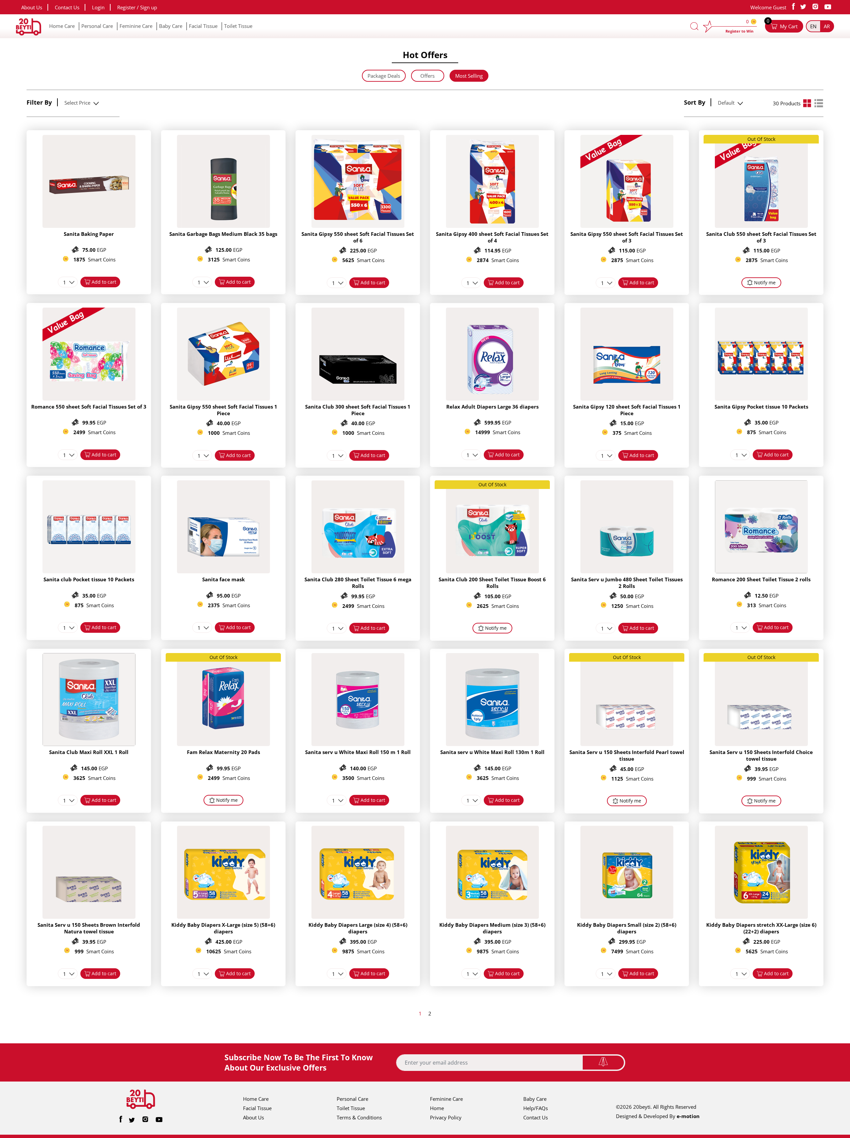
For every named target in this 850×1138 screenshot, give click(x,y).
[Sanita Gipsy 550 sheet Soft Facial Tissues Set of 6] (357, 226)
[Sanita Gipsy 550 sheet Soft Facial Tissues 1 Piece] (223, 398)
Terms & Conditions (359, 1117)
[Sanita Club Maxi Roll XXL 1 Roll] (88, 744)
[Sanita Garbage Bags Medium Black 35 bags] (223, 226)
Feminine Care (136, 26)
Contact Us (67, 7)
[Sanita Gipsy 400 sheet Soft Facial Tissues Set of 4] (492, 226)
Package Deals (384, 75)
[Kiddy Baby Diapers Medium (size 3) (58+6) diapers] (492, 916)
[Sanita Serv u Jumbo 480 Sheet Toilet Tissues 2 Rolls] (626, 571)
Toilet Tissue (238, 26)
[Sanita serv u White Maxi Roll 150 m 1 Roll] (357, 744)
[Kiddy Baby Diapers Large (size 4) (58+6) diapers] (357, 916)
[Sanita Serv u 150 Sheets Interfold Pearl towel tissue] (626, 744)
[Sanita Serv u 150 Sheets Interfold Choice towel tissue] (761, 744)
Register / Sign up (137, 7)
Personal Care (97, 26)
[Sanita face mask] (223, 571)
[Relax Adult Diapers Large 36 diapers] (492, 398)
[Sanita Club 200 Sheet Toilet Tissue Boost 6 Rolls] (492, 571)
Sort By (694, 102)
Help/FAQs (535, 1108)
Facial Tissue (203, 26)
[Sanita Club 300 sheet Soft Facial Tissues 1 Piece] (357, 398)
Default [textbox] (726, 102)
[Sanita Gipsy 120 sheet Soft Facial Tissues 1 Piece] (626, 398)
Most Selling (469, 75)
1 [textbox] (64, 282)
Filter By (39, 102)
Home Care (62, 26)
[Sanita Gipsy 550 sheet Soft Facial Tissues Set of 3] (626, 226)
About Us (31, 7)
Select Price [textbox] (77, 102)
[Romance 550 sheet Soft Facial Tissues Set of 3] (88, 398)
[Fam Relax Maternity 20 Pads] (223, 744)
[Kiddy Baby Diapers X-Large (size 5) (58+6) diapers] (223, 916)
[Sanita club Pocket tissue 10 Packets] (88, 571)
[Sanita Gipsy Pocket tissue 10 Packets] (761, 398)
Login (98, 7)
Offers (427, 75)
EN (813, 26)
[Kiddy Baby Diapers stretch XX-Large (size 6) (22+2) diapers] (761, 916)
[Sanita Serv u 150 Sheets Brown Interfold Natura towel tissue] (88, 916)
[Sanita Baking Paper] (88, 226)
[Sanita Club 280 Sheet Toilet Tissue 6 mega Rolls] (357, 571)
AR (827, 26)
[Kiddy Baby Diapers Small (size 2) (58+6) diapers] (626, 916)
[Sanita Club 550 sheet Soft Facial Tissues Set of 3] (761, 226)
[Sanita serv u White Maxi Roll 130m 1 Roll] (492, 744)
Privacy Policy (446, 1117)
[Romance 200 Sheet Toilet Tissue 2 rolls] (761, 571)
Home (437, 1108)
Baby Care (170, 26)
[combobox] (80, 102)
